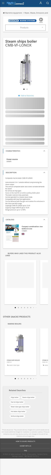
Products (24, 27)
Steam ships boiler (28, 397)
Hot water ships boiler (18, 411)
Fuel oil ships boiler (17, 402)
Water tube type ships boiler (20, 407)
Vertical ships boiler (17, 416)
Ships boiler (15, 397)
